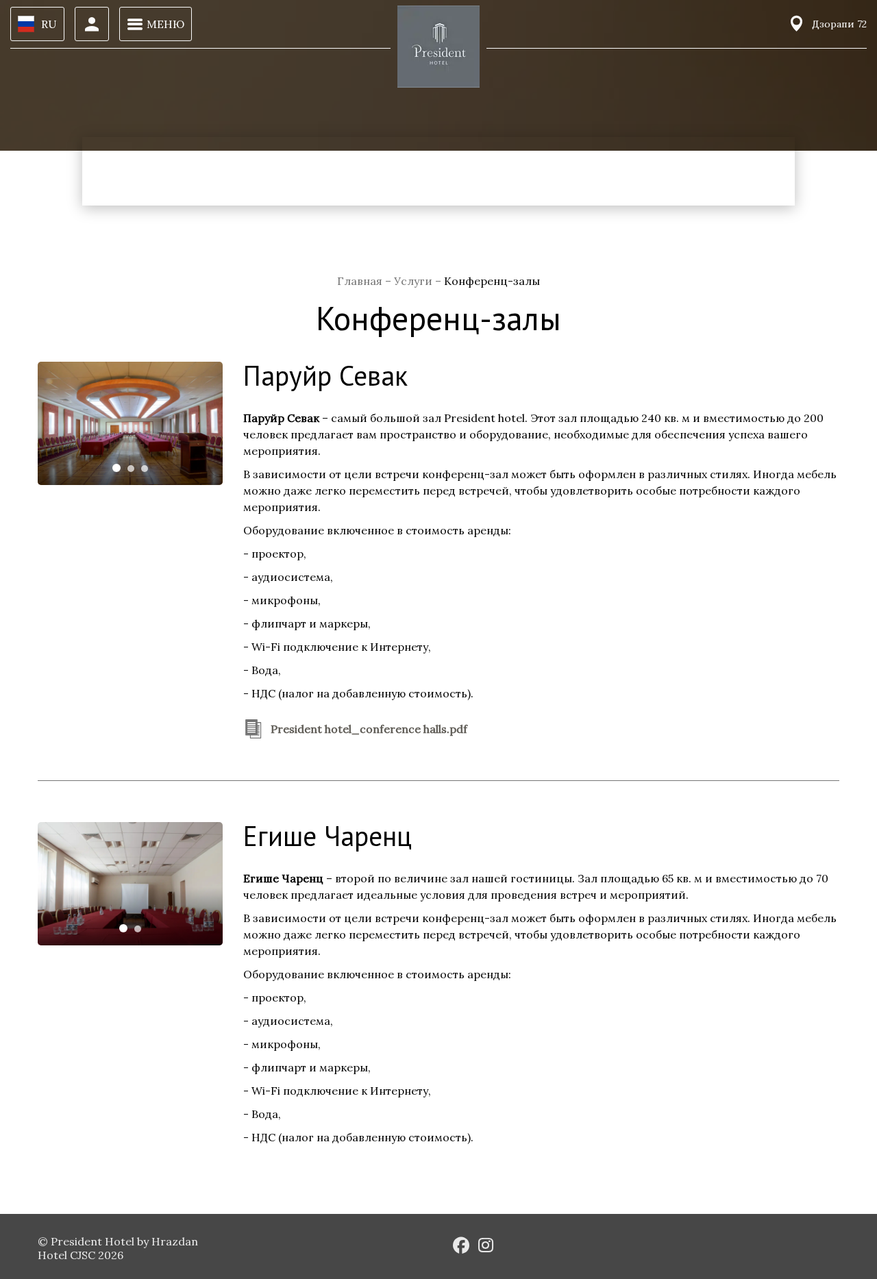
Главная (361, 281)
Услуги (414, 281)
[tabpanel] (130, 423)
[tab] (116, 468)
